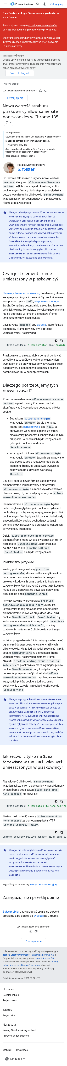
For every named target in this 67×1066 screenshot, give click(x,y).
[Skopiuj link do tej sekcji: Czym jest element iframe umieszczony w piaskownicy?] (6, 285)
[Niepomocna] (45, 90)
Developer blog (11, 995)
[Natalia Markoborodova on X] (19, 170)
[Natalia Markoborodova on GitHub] (24, 170)
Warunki (7, 1050)
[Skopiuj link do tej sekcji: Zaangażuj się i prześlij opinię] (6, 903)
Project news (10, 1000)
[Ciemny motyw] (56, 340)
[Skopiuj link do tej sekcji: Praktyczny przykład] (37, 562)
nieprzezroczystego (47, 301)
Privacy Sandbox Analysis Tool (19, 1030)
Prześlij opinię (15, 97)
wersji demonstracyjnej (43, 884)
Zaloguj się (56, 4)
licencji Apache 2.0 (44, 958)
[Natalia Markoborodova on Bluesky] (33, 170)
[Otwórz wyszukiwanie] (38, 4)
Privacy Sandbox (11, 84)
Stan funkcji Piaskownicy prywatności (23, 37)
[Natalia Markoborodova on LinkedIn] (28, 170)
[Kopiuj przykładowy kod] (61, 340)
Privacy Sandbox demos (16, 1035)
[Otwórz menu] (5, 4)
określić (41, 324)
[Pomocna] (40, 90)
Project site (9, 1015)
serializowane (31, 426)
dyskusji (39, 915)
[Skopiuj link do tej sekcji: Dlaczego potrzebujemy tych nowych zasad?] (35, 391)
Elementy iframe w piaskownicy (22, 293)
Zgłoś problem (11, 911)
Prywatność (21, 1050)
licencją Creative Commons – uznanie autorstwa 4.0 (28, 955)
